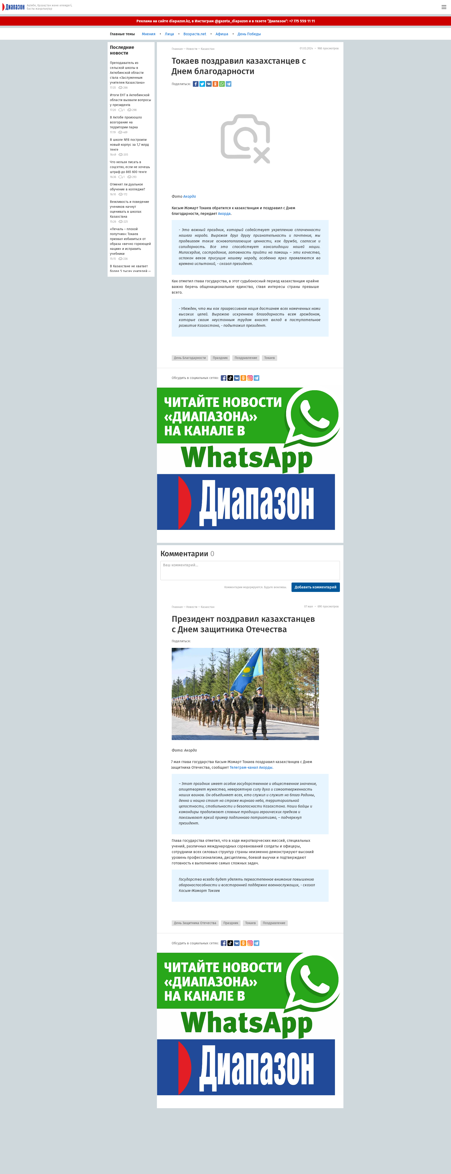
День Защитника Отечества (195, 923)
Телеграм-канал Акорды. (251, 767)
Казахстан (207, 49)
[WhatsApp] (222, 84)
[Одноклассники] (215, 84)
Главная (177, 49)
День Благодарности (190, 358)
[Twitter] (202, 84)
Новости (191, 49)
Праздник (220, 358)
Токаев (269, 358)
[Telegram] (228, 84)
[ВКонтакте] (209, 84)
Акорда (224, 213)
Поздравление (246, 358)
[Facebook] (195, 84)
